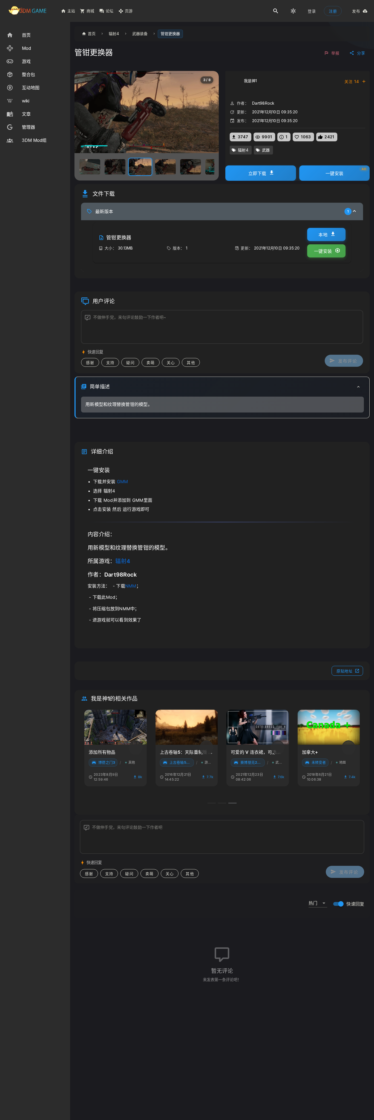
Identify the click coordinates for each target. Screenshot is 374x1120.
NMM (130, 586)
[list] (35, 87)
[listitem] (35, 35)
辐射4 (122, 561)
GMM (122, 481)
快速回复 (355, 904)
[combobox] (318, 900)
